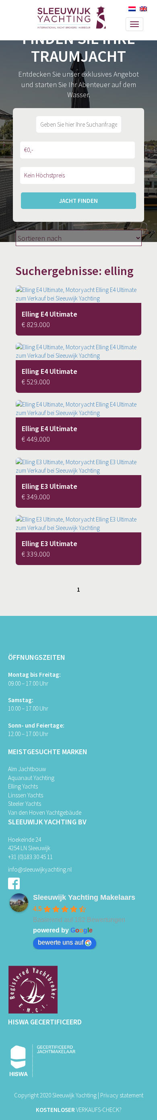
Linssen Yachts (25, 795)
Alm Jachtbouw (27, 769)
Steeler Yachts (24, 803)
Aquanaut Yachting (31, 778)
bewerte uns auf (60, 942)
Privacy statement (121, 1095)
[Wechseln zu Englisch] (143, 8)
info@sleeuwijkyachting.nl (40, 869)
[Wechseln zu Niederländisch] (132, 8)
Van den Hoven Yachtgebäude (44, 812)
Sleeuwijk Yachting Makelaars (84, 897)
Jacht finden (78, 200)
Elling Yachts (23, 786)
